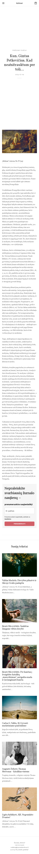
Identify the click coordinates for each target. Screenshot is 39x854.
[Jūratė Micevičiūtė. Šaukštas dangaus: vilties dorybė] (19, 610)
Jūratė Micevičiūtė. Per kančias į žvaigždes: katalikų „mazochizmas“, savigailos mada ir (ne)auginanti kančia (17, 676)
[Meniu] (3, 3)
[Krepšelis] (35, 3)
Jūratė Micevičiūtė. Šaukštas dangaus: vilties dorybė (15, 627)
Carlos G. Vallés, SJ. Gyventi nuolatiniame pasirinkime (15, 724)
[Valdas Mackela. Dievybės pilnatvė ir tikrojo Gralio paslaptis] (19, 565)
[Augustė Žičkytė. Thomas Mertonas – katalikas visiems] (19, 753)
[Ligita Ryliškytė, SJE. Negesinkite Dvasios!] (19, 799)
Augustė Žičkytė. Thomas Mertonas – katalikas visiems (15, 770)
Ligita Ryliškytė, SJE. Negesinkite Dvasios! (17, 816)
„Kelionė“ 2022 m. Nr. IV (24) (12, 161)
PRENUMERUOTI (19, 524)
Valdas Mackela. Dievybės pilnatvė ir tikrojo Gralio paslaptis (19, 582)
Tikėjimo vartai (19, 50)
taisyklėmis (8, 519)
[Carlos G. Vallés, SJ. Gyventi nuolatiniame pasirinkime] (19, 707)
